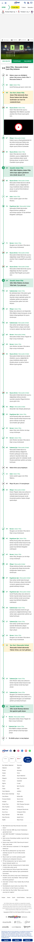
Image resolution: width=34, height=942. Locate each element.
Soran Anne (20, 799)
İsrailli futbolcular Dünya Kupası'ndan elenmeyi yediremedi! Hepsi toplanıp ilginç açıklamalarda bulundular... (15, 871)
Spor (3, 786)
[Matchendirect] (18, 922)
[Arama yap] (25, 3)
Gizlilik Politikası (21, 897)
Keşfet (3, 820)
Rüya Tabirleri (6, 814)
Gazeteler (19, 781)
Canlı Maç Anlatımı (22, 778)
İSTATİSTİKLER (17, 61)
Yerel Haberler (6, 791)
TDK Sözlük (20, 814)
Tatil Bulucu (20, 801)
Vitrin (18, 773)
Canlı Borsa (5, 796)
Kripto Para (5, 804)
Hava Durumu (6, 817)
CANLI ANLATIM (6, 61)
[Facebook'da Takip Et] (11, 751)
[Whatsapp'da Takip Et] (30, 751)
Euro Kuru (5, 812)
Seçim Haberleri (21, 775)
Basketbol (31, 7)
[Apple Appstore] (12, 760)
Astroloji (19, 770)
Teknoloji (19, 765)
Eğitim (4, 783)
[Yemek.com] (27, 927)
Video (3, 788)
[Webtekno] (16, 927)
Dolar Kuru (5, 809)
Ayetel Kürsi (20, 817)
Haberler (4, 768)
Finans (4, 770)
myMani (19, 791)
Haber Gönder (28, 760)
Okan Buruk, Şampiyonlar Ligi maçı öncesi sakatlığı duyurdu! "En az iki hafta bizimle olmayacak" (14, 853)
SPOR (3, 7)
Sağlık (18, 768)
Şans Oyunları (20, 786)
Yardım (8, 897)
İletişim (3, 897)
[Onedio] (6, 927)
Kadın (3, 775)
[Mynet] (27, 922)
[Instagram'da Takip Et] (18, 751)
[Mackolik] (8, 922)
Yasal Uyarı (28, 897)
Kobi (18, 788)
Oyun (18, 794)
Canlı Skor (15, 7)
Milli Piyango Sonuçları (23, 804)
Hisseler (4, 801)
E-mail (18, 783)
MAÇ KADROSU (27, 61)
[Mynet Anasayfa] (17, 2)
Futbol (24, 7)
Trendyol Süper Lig (10, 12)
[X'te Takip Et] (14, 751)
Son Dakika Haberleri (7, 765)
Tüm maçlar (6, 40)
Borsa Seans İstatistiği (8, 794)
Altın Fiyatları (6, 807)
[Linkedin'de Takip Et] (22, 751)
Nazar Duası (20, 820)
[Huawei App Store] (19, 760)
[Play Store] (5, 760)
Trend (3, 781)
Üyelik (13, 897)
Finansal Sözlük (6, 799)
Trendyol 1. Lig (24, 12)
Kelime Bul (20, 796)
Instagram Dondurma (22, 809)
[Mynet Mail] (31, 2)
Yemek (4, 773)
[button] (5, 3)
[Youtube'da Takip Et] (26, 751)
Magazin (4, 778)
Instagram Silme (21, 812)
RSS (17, 900)
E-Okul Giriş (20, 807)
